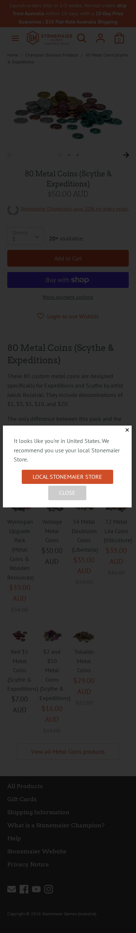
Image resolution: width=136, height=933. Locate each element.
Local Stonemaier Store (67, 476)
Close (67, 492)
